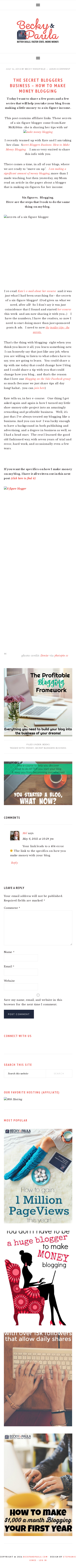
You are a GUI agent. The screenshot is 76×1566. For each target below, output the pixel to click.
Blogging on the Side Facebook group (48, 379)
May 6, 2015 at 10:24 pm (38, 838)
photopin (60, 655)
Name (9, 952)
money (30, 748)
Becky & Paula (38, 30)
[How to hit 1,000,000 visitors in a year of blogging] (38, 1222)
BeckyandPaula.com (35, 1556)
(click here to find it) (23, 478)
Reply (14, 862)
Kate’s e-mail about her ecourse (37, 291)
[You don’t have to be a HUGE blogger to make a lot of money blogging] (38, 1324)
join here (39, 388)
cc (67, 655)
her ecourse (64, 309)
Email (9, 966)
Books (46, 744)
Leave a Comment (59, 69)
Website (9, 981)
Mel (25, 833)
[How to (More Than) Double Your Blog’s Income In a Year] (38, 1535)
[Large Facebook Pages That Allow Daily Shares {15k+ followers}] (38, 1425)
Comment (12, 908)
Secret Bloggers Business (50, 748)
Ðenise (45, 655)
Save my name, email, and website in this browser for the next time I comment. (33, 1002)
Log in (43, 1560)
